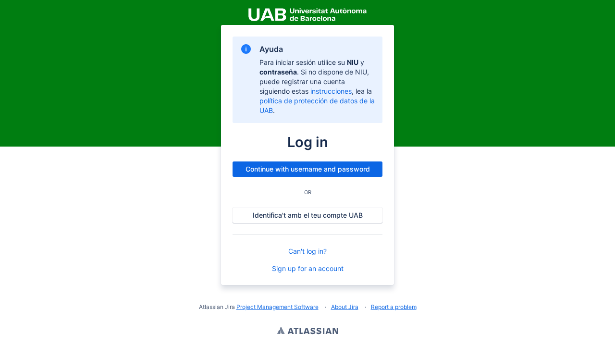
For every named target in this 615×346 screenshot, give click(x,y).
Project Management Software (277, 306)
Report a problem (394, 306)
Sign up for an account (308, 268)
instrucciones (331, 91)
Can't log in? (307, 251)
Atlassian (307, 331)
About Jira (344, 306)
